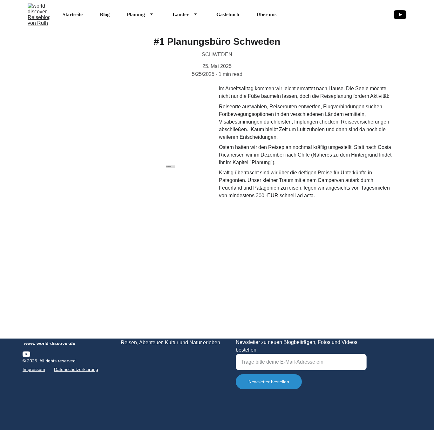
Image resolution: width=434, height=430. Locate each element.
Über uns (266, 14)
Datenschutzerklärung (76, 369)
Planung (136, 14)
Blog (105, 14)
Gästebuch (227, 14)
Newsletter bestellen (268, 381)
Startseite (73, 14)
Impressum (34, 369)
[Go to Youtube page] (400, 14)
